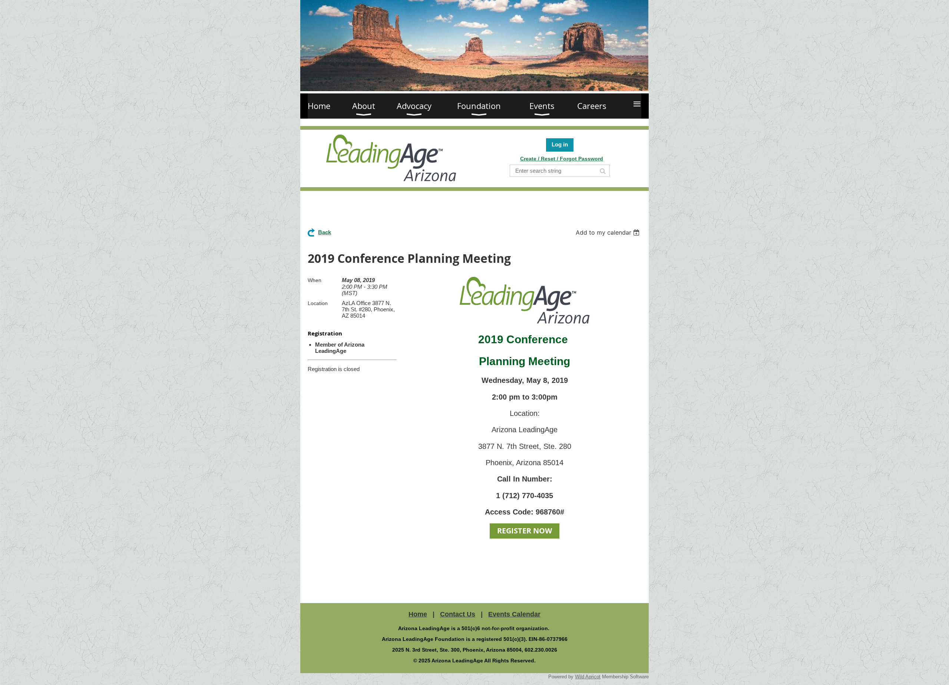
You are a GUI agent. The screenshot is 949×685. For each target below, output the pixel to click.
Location (318, 303)
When (314, 280)
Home (418, 614)
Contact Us (457, 614)
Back (324, 232)
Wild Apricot (588, 676)
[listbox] (608, 232)
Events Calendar (514, 614)
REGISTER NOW (524, 531)
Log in (560, 144)
